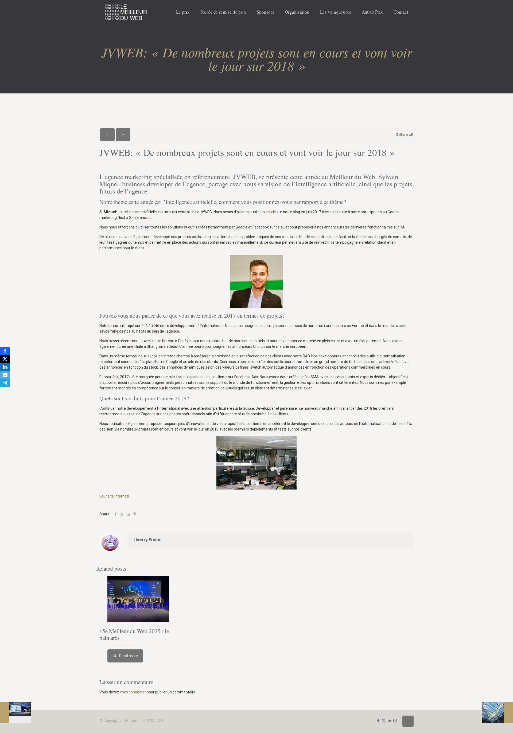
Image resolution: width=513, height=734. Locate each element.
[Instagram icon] (395, 720)
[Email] (5, 375)
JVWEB (244, 176)
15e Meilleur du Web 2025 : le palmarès (134, 634)
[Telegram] (5, 383)
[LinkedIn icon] (389, 720)
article (271, 212)
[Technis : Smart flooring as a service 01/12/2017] (15, 712)
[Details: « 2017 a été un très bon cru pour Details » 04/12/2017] (497, 712)
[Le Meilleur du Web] (126, 12)
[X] (5, 359)
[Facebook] (5, 351)
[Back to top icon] (408, 721)
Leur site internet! (114, 496)
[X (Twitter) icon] (384, 720)
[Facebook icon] (378, 720)
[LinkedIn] (5, 367)
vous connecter (133, 692)
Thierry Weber (147, 539)
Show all (406, 134)
